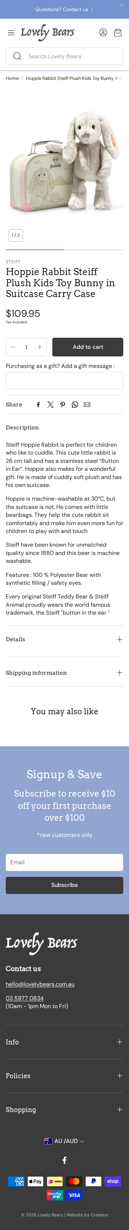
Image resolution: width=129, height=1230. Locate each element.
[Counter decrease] (12, 347)
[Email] (87, 404)
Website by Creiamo (87, 1215)
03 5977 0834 (25, 998)
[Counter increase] (39, 347)
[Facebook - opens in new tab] (64, 1160)
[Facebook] (38, 404)
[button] (64, 56)
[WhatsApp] (75, 404)
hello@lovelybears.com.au (40, 984)
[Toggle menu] (11, 32)
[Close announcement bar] (121, 5)
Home (12, 78)
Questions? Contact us (61, 9)
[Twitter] (50, 404)
